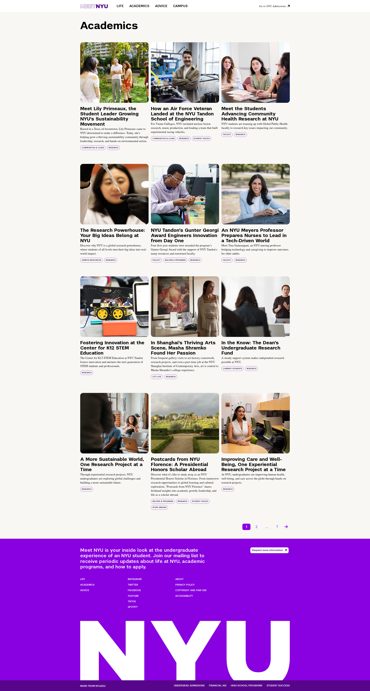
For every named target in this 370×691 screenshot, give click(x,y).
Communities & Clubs (93, 148)
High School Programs (246, 685)
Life (120, 6)
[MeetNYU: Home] (94, 5)
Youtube (133, 595)
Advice (161, 6)
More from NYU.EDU (93, 686)
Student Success (278, 685)
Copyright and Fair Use (191, 590)
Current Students (232, 368)
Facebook (134, 590)
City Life (156, 377)
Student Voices (202, 138)
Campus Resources (91, 260)
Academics (139, 6)
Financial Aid (217, 685)
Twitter (133, 584)
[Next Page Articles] (286, 526)
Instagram (134, 579)
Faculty (227, 134)
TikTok (132, 601)
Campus (180, 6)
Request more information (267, 550)
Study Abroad (159, 507)
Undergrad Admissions (189, 685)
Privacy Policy (185, 584)
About (179, 579)
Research (113, 148)
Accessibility (184, 595)
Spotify (133, 606)
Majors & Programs (175, 260)
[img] (114, 72)
